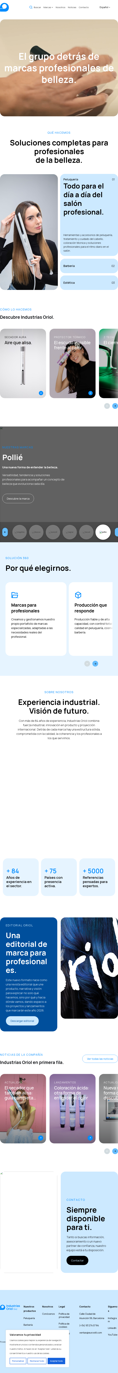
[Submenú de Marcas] (52, 7)
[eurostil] (53, 532)
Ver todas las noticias (100, 1058)
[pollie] (103, 532)
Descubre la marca (18, 498)
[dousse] (36, 532)
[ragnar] (69, 532)
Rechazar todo (37, 1361)
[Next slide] (115, 406)
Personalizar (18, 1361)
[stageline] (19, 532)
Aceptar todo (56, 1361)
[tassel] (86, 532)
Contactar (77, 1260)
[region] (37, 1348)
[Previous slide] (107, 406)
